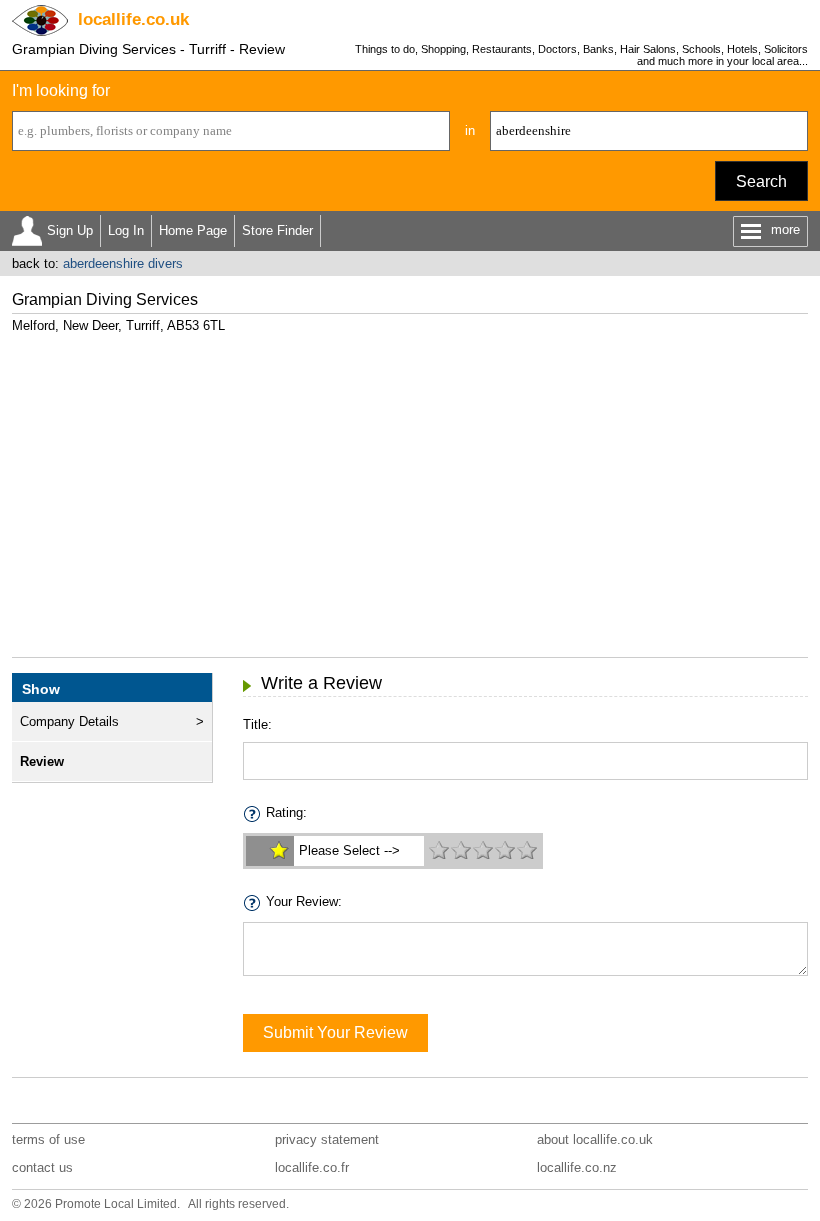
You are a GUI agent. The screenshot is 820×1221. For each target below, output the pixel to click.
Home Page (193, 230)
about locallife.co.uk (595, 1139)
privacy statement (327, 1139)
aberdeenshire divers (123, 263)
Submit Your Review (335, 1032)
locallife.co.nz (577, 1167)
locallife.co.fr (312, 1167)
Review (42, 761)
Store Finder (277, 230)
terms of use (48, 1139)
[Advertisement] (410, 487)
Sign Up (70, 230)
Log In (126, 230)
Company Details (69, 721)
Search (761, 181)
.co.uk (133, 19)
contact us (42, 1167)
